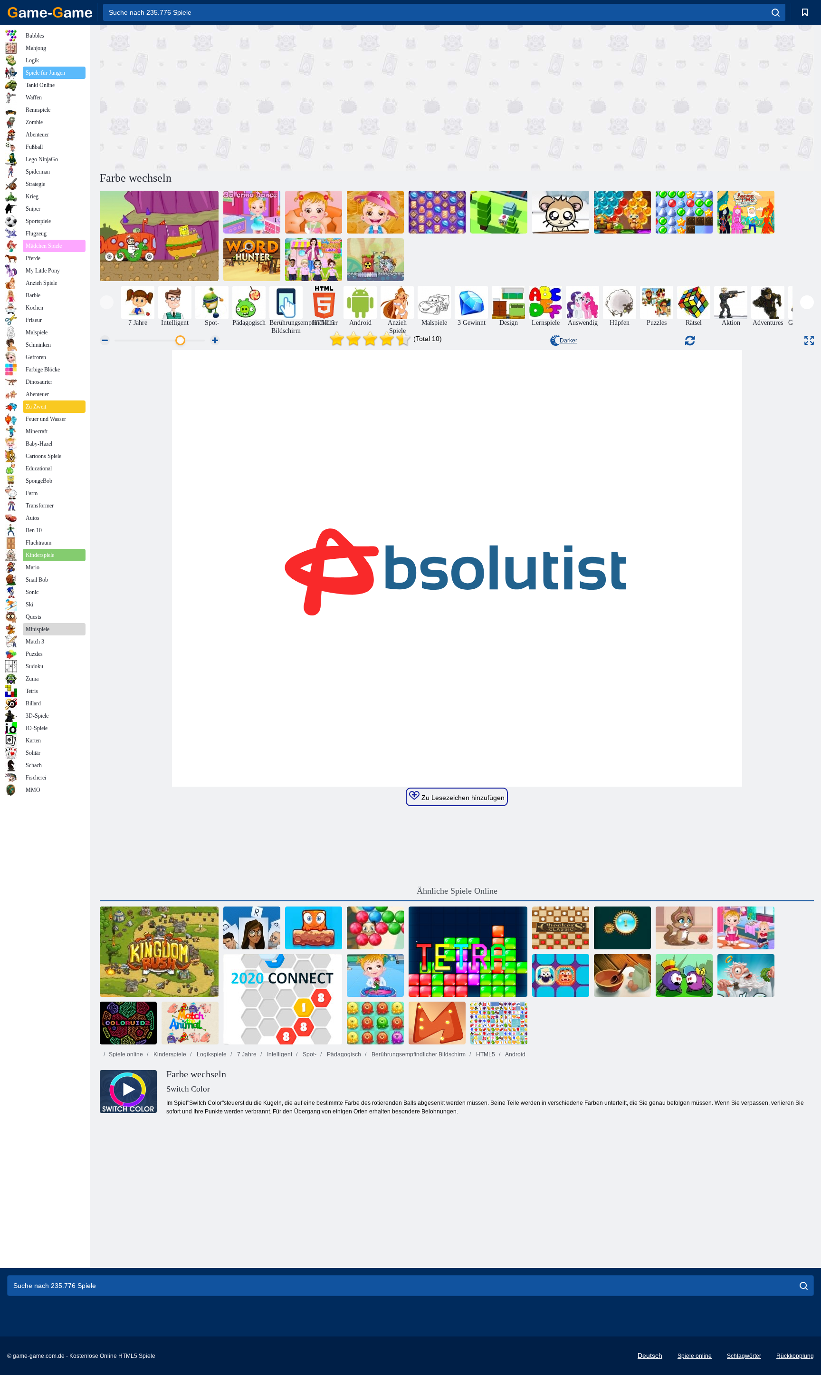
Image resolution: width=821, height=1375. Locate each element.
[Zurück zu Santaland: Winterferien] (684, 212)
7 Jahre (246, 1054)
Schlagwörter (744, 1356)
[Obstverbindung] (498, 1023)
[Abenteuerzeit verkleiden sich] (745, 212)
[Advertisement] (278, 96)
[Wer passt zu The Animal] (190, 1023)
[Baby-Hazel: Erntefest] (375, 212)
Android (514, 1054)
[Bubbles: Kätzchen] (684, 928)
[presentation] (107, 302)
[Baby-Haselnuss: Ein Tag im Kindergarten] (745, 928)
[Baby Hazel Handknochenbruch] (313, 212)
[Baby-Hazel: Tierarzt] (375, 975)
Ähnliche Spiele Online (457, 891)
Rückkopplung (795, 1356)
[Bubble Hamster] (560, 212)
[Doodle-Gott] (745, 975)
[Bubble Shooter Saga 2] (375, 928)
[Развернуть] (809, 340)
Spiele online (126, 1054)
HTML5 (485, 1054)
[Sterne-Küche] (622, 975)
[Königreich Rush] (159, 952)
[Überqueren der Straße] (498, 212)
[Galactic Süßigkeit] (437, 212)
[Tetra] (468, 952)
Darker (568, 340)
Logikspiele (211, 1054)
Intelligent (279, 1054)
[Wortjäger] (251, 259)
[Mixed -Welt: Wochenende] (313, 928)
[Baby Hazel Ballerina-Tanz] (251, 212)
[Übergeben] (251, 928)
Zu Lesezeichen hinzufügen (462, 797)
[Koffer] (560, 975)
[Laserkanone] (375, 259)
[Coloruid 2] (128, 1023)
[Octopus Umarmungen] (375, 1023)
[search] (775, 12)
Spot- (308, 1054)
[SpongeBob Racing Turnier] (159, 236)
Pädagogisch (343, 1054)
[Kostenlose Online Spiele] (50, 12)
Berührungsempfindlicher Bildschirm (418, 1054)
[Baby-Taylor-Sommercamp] (313, 259)
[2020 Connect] (282, 999)
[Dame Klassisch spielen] (560, 928)
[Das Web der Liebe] (684, 975)
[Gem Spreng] (622, 928)
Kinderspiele (169, 1054)
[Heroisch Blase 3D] (622, 212)
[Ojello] (437, 1023)
